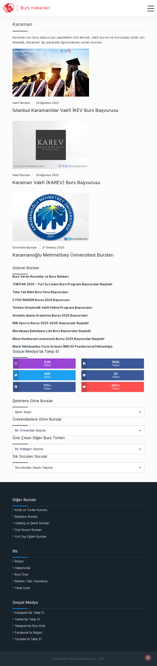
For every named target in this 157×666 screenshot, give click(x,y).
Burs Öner (22, 574)
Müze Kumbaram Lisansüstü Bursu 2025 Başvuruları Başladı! (58, 339)
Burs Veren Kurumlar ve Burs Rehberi (40, 276)
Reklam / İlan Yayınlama (31, 581)
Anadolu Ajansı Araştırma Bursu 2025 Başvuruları (50, 315)
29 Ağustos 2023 (47, 102)
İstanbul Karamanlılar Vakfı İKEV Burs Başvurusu (65, 110)
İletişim (19, 561)
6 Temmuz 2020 (53, 247)
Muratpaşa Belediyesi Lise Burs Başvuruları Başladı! (51, 331)
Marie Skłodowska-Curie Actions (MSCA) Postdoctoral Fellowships (62, 346)
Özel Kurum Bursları (28, 530)
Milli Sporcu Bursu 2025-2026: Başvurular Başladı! (50, 323)
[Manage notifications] (148, 658)
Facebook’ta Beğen (28, 632)
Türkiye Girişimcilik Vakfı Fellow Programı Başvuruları (52, 307)
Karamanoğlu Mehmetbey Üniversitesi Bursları (63, 255)
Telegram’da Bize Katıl (30, 626)
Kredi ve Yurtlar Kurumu (31, 510)
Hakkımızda (22, 568)
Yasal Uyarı (22, 588)
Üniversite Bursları (24, 247)
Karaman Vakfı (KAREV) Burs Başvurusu (56, 182)
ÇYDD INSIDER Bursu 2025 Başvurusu (41, 300)
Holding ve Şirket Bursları (32, 523)
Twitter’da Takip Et (27, 619)
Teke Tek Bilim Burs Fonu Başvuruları (40, 292)
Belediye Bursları (26, 516)
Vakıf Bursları (21, 102)
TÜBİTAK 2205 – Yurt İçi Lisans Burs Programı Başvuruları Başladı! (62, 284)
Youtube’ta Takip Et (28, 639)
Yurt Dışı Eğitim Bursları (31, 536)
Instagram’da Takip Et (29, 612)
